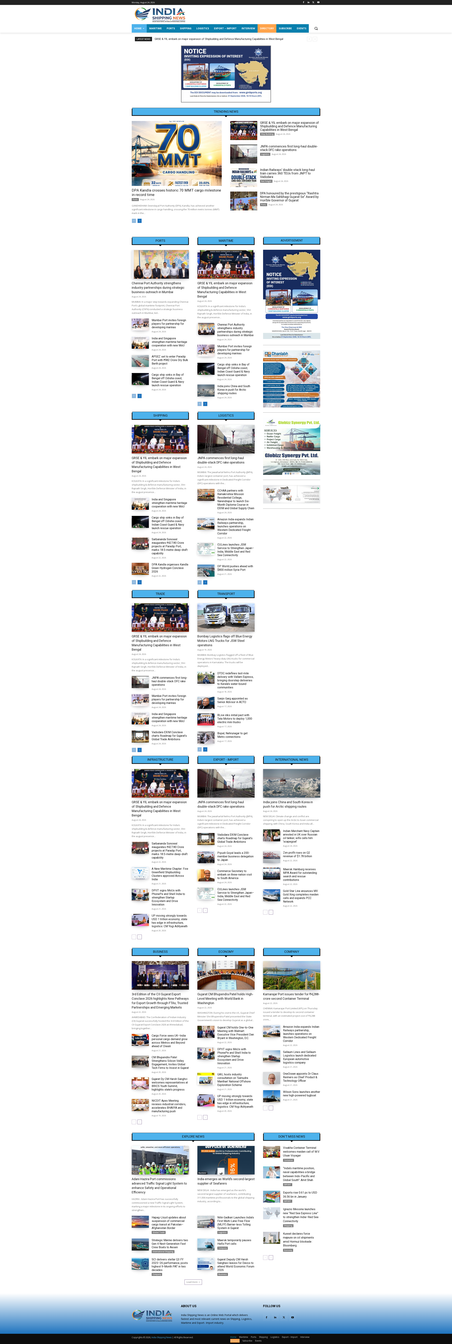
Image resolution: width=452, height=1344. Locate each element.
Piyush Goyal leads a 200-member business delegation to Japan (235, 856)
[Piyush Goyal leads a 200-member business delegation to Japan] (206, 857)
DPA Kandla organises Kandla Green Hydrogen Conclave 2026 (170, 568)
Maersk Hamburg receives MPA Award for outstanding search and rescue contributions (300, 875)
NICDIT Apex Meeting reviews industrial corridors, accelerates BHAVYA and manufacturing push (169, 1106)
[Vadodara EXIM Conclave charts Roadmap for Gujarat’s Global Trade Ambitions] (140, 737)
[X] (313, 3)
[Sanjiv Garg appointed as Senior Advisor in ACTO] (206, 703)
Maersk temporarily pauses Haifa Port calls (234, 1242)
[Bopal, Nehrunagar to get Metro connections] (206, 738)
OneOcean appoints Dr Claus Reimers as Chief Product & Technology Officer (300, 1077)
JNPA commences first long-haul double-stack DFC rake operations (194, 39)
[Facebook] (304, 3)
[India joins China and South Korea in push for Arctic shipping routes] (206, 390)
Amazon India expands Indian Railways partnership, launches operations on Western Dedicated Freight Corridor (235, 526)
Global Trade (159, 1232)
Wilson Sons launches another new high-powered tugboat (301, 1093)
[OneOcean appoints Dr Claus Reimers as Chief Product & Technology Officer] (271, 1078)
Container (288, 1160)
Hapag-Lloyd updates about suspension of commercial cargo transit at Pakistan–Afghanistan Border (169, 1223)
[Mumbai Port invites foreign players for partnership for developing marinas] (140, 325)
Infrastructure (160, 759)
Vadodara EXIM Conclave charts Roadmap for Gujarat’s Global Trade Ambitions (169, 736)
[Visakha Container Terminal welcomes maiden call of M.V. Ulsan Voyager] (271, 1152)
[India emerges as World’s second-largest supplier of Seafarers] (226, 1160)
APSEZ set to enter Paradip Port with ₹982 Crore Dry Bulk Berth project (170, 360)
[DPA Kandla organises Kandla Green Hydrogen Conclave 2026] (140, 569)
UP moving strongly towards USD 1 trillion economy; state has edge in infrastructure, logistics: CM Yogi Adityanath (170, 921)
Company (291, 951)
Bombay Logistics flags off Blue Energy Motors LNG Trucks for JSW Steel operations (224, 640)
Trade (160, 593)
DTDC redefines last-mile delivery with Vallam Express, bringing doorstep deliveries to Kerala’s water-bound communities (235, 680)
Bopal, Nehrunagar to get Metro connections (232, 735)
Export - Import (226, 759)
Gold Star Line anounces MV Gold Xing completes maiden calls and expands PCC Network (301, 896)
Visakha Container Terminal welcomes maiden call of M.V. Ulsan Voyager (301, 1151)
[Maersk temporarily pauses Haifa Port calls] (206, 1245)
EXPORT (287, 1184)
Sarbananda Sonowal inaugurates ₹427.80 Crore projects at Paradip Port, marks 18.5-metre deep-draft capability (170, 546)
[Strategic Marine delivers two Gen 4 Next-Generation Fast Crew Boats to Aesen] (140, 1245)
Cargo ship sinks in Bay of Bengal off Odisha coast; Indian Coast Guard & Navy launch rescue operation (168, 380)
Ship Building (267, 134)
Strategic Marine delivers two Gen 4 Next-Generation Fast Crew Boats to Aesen (170, 1244)
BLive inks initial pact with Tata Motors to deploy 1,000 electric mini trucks (234, 718)
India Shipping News (161, 1337)
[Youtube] (318, 3)
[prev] (309, 39)
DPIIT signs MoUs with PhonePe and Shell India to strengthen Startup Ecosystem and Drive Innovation (168, 897)
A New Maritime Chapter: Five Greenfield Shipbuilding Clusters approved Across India (170, 874)
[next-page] (139, 221)
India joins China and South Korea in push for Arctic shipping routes (233, 390)
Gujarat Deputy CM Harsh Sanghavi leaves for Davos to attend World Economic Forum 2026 (235, 1265)
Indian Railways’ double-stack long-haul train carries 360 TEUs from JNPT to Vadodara (287, 173)
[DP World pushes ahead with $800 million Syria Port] (206, 571)
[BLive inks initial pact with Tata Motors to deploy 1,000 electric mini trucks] (206, 719)
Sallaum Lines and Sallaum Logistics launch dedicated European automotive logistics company (299, 1057)
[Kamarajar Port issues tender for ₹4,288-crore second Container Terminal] (291, 975)
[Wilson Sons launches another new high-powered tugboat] (271, 1096)
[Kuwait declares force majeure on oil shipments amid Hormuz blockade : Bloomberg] (271, 1238)
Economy (226, 951)
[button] (316, 28)
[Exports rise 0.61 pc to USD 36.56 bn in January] (271, 1197)
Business (160, 951)
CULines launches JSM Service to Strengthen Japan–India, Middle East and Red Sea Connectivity (235, 550)
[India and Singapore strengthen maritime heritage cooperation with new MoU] (140, 343)
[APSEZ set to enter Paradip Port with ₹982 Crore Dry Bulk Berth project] (140, 361)
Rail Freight (266, 181)
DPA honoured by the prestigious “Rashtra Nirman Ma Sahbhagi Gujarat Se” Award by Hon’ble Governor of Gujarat (289, 196)
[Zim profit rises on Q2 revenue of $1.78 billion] (271, 857)
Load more (192, 1282)
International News (291, 759)
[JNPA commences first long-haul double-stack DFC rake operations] (243, 154)
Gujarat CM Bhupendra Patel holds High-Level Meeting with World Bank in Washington (225, 998)
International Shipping (163, 1251)
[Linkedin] (309, 3)
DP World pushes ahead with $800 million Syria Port (235, 568)
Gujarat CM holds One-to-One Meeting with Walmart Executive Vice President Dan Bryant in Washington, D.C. (235, 1033)
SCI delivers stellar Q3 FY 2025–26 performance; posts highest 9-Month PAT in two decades (170, 1265)
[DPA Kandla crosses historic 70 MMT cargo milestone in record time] (177, 153)
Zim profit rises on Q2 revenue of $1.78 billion (297, 854)
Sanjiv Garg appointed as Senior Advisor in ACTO (232, 700)
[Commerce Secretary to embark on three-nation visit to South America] (206, 875)
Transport (226, 593)
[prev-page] (134, 221)
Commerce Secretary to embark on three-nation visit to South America (234, 874)
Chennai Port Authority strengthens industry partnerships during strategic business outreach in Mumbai (158, 287)
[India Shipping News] (160, 15)
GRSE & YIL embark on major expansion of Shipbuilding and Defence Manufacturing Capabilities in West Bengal (289, 126)
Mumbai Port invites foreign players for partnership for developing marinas (169, 324)
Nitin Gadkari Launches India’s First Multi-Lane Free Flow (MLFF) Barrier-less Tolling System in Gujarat (235, 1223)
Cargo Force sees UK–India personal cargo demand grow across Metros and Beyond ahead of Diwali (170, 1041)
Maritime (226, 240)
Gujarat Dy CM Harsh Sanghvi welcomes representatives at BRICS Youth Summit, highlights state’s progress (170, 1084)
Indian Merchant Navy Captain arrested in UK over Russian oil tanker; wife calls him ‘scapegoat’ (301, 836)
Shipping (160, 415)
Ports (135, 199)
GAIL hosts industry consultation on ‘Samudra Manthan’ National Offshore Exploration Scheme (234, 1080)
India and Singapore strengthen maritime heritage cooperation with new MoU (169, 342)
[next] (315, 39)
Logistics (265, 154)
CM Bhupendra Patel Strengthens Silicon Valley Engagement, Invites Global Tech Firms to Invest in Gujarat (170, 1063)
